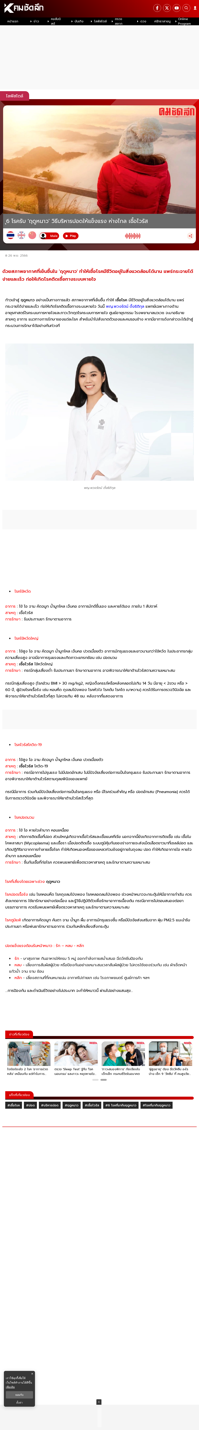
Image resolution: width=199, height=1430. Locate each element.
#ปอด (30, 1105)
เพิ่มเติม (10, 1387)
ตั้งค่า (19, 1402)
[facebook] (157, 8)
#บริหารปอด (49, 1105)
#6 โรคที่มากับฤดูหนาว (120, 1105)
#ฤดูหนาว (72, 1105)
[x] (167, 8)
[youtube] (177, 8)
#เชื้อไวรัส (92, 1105)
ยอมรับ (19, 1394)
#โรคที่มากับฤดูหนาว (156, 1105)
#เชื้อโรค (13, 1105)
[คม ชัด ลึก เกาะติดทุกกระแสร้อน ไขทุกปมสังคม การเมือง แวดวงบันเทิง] (99, 8)
